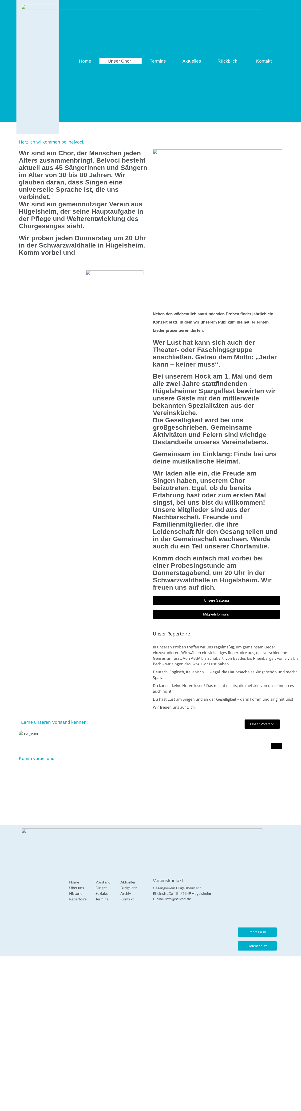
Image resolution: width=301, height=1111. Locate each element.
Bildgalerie (129, 887)
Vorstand (103, 882)
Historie (75, 893)
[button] (120, 61)
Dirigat (101, 887)
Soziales (101, 893)
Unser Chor (119, 61)
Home (85, 61)
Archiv (125, 893)
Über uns (76, 887)
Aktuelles (191, 61)
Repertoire (78, 899)
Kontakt (264, 61)
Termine (158, 61)
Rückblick (227, 61)
